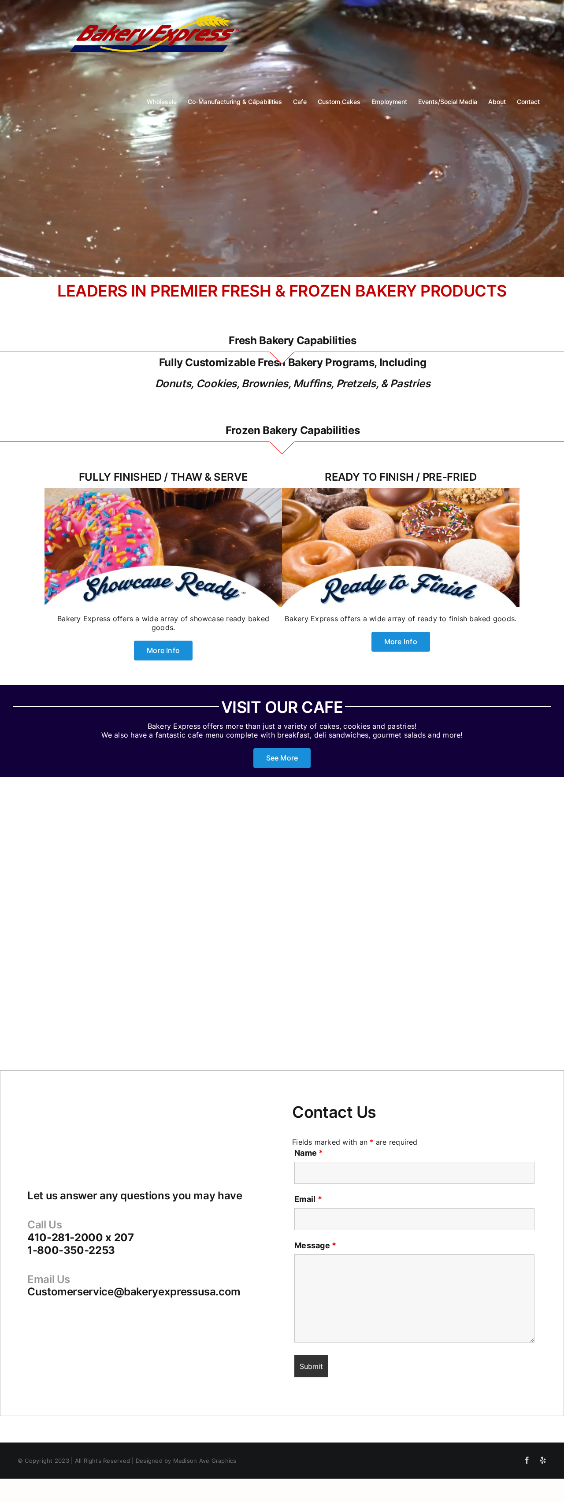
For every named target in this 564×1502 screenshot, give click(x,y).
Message (315, 1245)
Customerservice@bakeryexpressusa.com (134, 1291)
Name (308, 1152)
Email (308, 1199)
